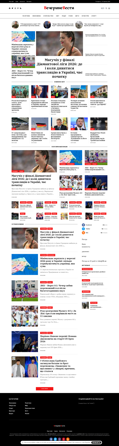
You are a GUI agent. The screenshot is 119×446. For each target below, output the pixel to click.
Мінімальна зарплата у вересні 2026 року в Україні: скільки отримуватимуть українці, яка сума (23, 48)
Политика (28, 403)
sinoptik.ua (102, 261)
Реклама (69, 431)
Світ (13, 96)
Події (49, 357)
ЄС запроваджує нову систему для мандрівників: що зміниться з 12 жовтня (19, 136)
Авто (26, 411)
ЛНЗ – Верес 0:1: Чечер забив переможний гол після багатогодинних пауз (22, 74)
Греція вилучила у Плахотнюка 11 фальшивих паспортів (59, 135)
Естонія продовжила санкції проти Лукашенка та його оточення (79, 136)
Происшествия (87, 269)
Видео (11, 413)
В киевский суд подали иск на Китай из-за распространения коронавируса (92, 284)
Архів (56, 431)
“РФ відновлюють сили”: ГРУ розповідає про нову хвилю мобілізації (30, 25)
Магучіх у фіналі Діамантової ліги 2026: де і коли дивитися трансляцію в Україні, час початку (59, 68)
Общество (86, 280)
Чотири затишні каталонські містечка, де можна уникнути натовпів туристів (79, 104)
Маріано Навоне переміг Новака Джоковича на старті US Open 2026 (94, 55)
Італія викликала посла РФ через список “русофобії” (98, 102)
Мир (26, 405)
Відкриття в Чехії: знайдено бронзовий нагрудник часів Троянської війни (97, 136)
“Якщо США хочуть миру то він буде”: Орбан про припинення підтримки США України (62, 25)
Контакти (62, 431)
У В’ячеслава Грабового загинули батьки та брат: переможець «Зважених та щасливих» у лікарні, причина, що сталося (96, 75)
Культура (12, 411)
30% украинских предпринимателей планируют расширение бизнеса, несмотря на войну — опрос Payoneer (94, 297)
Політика (94, 302)
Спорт (21, 171)
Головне (15, 171)
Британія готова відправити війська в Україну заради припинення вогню (39, 103)
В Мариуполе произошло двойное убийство (93, 272)
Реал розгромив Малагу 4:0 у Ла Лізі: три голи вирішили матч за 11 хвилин (95, 35)
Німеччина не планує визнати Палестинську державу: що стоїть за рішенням (39, 136)
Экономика (86, 291)
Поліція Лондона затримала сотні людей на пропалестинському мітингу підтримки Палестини (59, 106)
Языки (27, 413)
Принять (96, 442)
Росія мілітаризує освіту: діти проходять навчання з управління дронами (19, 105)
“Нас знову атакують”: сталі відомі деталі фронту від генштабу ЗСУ (93, 25)
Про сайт (50, 431)
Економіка (70, 164)
